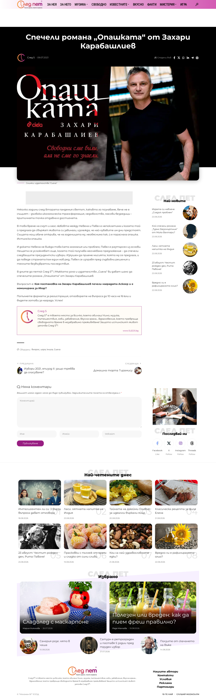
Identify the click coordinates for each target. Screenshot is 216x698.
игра (43, 349)
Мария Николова (31, 628)
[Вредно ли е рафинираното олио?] (190, 286)
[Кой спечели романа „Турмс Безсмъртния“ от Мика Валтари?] (190, 231)
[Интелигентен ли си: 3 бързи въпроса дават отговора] (39, 492)
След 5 (31, 57)
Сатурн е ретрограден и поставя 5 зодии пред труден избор (117, 643)
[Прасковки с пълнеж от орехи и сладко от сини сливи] (85, 536)
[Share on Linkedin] (188, 57)
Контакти (166, 675)
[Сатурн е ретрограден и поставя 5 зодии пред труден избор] (89, 645)
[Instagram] (180, 447)
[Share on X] (179, 57)
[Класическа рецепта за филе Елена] (176, 492)
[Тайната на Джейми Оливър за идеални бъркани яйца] (130, 492)
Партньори (165, 686)
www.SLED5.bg (131, 330)
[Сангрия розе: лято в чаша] (28, 645)
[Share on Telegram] (192, 57)
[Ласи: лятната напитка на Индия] (190, 249)
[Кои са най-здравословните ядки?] (130, 536)
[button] (196, 4)
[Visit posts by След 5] (21, 57)
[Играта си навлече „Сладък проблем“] (190, 213)
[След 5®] (29, 4)
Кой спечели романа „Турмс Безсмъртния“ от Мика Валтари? (165, 229)
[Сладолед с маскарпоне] (63, 608)
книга (50, 349)
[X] (168, 447)
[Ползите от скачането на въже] (149, 645)
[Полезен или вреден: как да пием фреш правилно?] (152, 608)
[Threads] (192, 447)
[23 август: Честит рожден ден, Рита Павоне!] (190, 268)
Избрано (108, 577)
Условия (165, 679)
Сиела (57, 349)
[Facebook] (157, 447)
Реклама (165, 683)
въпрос (36, 349)
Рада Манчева (119, 628)
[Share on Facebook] (174, 57)
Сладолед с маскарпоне (56, 621)
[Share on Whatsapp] (183, 57)
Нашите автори (165, 671)
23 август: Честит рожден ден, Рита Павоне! (163, 265)
